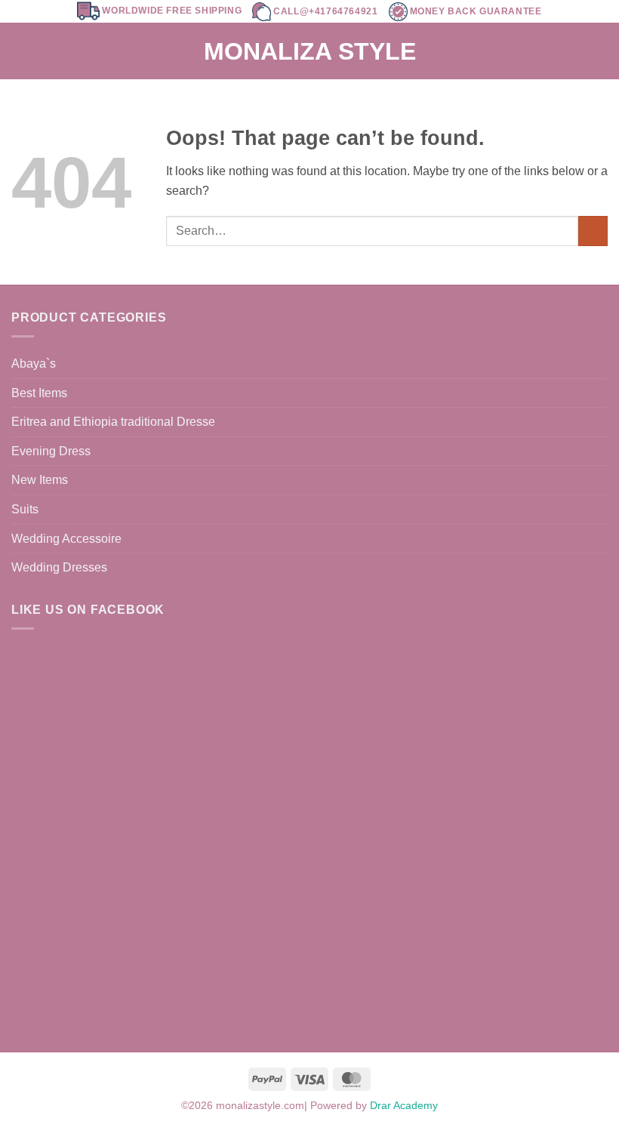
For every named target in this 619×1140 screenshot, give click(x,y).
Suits (24, 509)
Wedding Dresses (59, 567)
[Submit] (593, 230)
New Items (39, 479)
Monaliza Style (310, 51)
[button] (20, 50)
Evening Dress (51, 451)
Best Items (39, 393)
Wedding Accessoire (66, 538)
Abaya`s (33, 363)
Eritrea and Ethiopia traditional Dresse (113, 421)
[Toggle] (599, 510)
